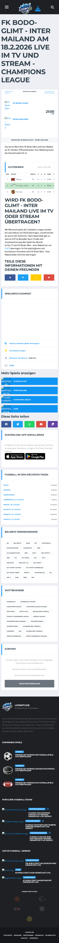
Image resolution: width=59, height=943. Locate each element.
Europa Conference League (18, 616)
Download (39, 935)
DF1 (36, 543)
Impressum (34, 938)
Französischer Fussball (16, 621)
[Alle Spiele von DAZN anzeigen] (8, 870)
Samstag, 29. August (12, 509)
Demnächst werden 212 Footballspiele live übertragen (34, 784)
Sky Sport (37, 563)
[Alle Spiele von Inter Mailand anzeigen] (8, 122)
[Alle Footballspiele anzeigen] (8, 784)
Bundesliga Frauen (27, 601)
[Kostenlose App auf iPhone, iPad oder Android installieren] (38, 10)
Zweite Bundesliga (14, 636)
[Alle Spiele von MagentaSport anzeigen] (11, 878)
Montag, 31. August (11, 519)
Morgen (6, 490)
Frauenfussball (37, 621)
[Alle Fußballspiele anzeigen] (8, 756)
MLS (20, 631)
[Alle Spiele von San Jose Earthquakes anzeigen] (15, 833)
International (12, 626)
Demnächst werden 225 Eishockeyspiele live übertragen (35, 770)
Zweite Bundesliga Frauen (36, 636)
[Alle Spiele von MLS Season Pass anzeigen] (13, 861)
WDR (25, 577)
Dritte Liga (24, 611)
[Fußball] (42, 909)
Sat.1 (44, 558)
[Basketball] (17, 899)
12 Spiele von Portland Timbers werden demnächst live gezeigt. (40, 826)
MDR (38, 548)
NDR (26, 553)
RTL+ (35, 558)
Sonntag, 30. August (12, 514)
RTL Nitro (25, 558)
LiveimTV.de (29, 932)
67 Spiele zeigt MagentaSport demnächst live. (37, 881)
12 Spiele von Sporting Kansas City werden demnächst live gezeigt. (40, 814)
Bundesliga (11, 601)
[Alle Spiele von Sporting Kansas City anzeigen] (14, 809)
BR (8, 543)
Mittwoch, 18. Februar (18, 358)
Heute (6, 485)
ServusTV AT (24, 563)
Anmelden (17, 935)
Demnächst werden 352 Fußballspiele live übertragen (34, 756)
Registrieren (28, 935)
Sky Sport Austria (14, 567)
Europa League (39, 616)
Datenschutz (50, 935)
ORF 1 (34, 553)
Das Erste (17, 543)
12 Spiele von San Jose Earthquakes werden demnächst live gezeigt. (41, 838)
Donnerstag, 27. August (13, 500)
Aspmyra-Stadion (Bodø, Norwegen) (24, 343)
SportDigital (40, 572)
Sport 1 (27, 572)
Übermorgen (9, 495)
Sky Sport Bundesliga (34, 567)
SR (51, 572)
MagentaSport (13, 548)
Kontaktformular (29, 683)
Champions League (9, 92)
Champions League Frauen (36, 606)
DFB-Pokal (11, 611)
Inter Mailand (20, 119)
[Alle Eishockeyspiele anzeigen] (8, 770)
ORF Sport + (46, 553)
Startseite (8, 935)
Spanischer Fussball (34, 631)
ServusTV (10, 563)
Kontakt (24, 938)
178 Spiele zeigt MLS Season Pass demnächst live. (40, 864)
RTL (15, 558)
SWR (17, 577)
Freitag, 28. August (11, 505)
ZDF (33, 577)
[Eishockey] (42, 899)
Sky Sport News (13, 572)
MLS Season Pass (13, 553)
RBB (8, 558)
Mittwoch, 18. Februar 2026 (49, 92)
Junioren (10, 631)
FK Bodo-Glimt (20, 103)
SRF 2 (9, 577)
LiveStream (46, 543)
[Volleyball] (29, 919)
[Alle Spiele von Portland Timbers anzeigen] (13, 821)
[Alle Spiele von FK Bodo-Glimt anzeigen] (8, 105)
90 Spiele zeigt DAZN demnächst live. (33, 873)
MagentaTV (27, 548)
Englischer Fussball (41, 611)
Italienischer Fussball (32, 626)
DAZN (7, 248)
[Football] (17, 909)
